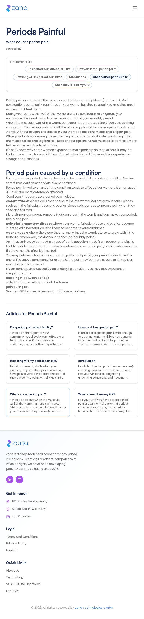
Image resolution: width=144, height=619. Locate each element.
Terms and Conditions (22, 537)
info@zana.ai (21, 516)
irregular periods (18, 273)
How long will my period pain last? (39, 77)
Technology (14, 577)
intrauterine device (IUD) (30, 242)
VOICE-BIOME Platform (23, 584)
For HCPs (12, 591)
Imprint (11, 550)
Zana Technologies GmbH (94, 607)
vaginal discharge (54, 282)
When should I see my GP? (72, 85)
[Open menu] (134, 8)
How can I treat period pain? (97, 69)
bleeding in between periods (27, 278)
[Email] (19, 479)
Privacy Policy (16, 543)
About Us (12, 570)
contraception (77, 242)
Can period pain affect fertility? (49, 69)
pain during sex (17, 287)
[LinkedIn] (10, 479)
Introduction (77, 77)
